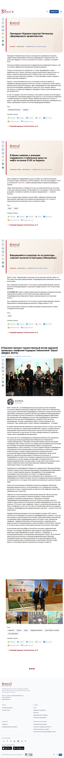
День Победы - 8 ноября (52, 630)
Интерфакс (39, 60)
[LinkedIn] (21, 741)
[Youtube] (14, 741)
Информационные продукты (10, 726)
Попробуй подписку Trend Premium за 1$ (23, 126)
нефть (16, 208)
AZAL (9, 316)
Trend (23, 60)
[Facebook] (7, 741)
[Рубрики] (61, 11)
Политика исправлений (39, 717)
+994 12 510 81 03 (6, 697)
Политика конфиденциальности (42, 726)
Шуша (26, 630)
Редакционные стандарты (40, 715)
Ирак (9, 208)
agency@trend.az (6, 699)
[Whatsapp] (3, 741)
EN (54, 754)
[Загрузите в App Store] (7, 748)
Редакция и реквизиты (39, 710)
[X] (10, 741)
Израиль (25, 109)
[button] (2, 19)
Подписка (4, 724)
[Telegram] (18, 741)
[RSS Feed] (25, 741)
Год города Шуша (13, 633)
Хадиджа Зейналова (36, 630)
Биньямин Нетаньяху (14, 109)
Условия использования (40, 724)
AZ (57, 754)
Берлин (19, 630)
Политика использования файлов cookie (44, 731)
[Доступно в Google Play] (18, 748)
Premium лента (6, 710)
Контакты (36, 712)
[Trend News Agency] (6, 684)
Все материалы (18, 402)
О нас (34, 707)
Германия (11, 630)
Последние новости (7, 707)
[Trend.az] (7, 11)
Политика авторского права (41, 729)
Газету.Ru (21, 183)
